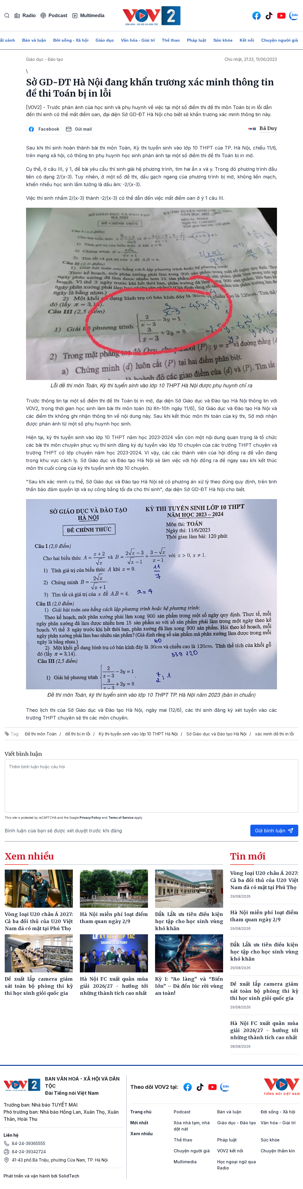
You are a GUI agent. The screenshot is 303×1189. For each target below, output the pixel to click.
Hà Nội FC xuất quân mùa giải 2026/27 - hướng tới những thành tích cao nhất (264, 1030)
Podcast (58, 15)
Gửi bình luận (270, 831)
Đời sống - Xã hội (70, 40)
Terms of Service (120, 817)
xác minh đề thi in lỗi (274, 733)
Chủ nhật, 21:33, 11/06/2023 (251, 59)
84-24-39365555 (28, 1143)
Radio (29, 15)
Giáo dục (105, 40)
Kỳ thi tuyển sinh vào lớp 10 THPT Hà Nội (138, 733)
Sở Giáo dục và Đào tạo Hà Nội (216, 733)
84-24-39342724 (29, 1151)
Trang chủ (141, 1111)
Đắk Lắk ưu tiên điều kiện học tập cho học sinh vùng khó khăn (264, 952)
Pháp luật (196, 40)
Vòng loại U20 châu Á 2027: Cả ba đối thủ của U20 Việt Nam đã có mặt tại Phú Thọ (264, 880)
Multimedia (92, 15)
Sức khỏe (223, 40)
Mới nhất (139, 1122)
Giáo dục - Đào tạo (44, 59)
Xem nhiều (141, 1133)
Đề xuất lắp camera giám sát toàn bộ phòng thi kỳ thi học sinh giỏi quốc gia (264, 991)
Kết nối (247, 40)
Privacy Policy (90, 817)
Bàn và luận (34, 40)
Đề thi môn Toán (41, 733)
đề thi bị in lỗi (77, 733)
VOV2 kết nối (230, 1150)
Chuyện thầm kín (278, 1150)
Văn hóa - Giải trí (138, 40)
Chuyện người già (279, 40)
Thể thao (171, 40)
